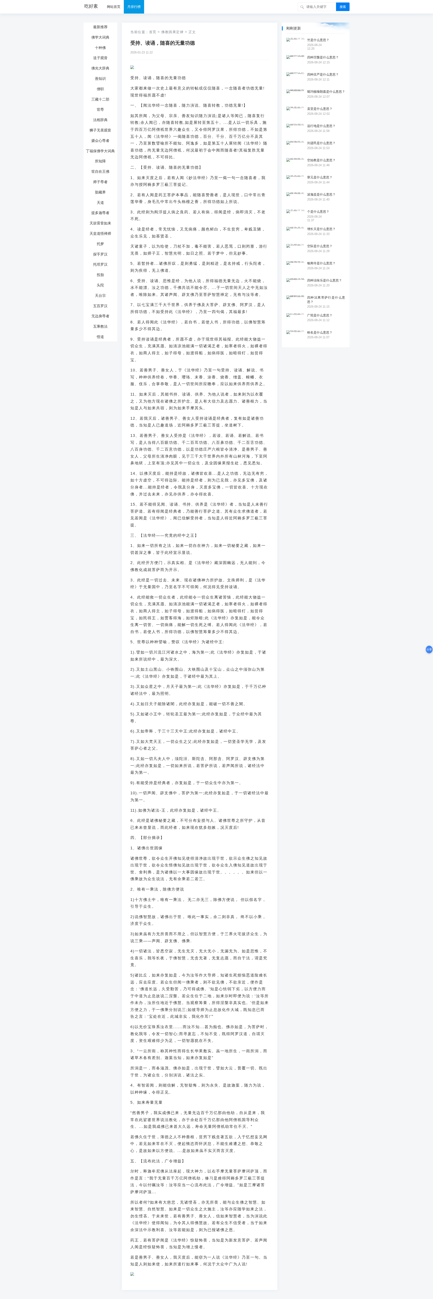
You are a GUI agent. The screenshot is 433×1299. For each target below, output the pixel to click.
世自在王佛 (100, 171)
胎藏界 (100, 192)
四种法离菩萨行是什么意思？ (326, 299)
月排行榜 (134, 7)
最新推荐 (100, 27)
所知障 (100, 161)
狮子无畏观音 (100, 130)
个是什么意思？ (318, 211)
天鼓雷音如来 (100, 223)
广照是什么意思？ (319, 315)
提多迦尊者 (100, 213)
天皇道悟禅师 (100, 233)
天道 (100, 203)
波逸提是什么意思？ (321, 194)
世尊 (100, 109)
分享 (429, 649)
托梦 (100, 244)
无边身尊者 (100, 316)
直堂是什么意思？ (319, 109)
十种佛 (100, 48)
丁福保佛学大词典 (100, 151)
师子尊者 (100, 182)
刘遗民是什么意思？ (321, 143)
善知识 (100, 79)
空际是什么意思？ (319, 246)
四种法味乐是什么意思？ (324, 280)
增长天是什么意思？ (321, 229)
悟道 (100, 337)
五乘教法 (100, 326)
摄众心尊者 (100, 141)
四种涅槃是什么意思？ (323, 57)
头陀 (100, 285)
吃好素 (91, 6)
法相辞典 (100, 120)
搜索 (343, 7)
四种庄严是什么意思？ (323, 74)
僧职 (100, 89)
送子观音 (100, 58)
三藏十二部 (100, 99)
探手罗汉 (100, 254)
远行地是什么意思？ (321, 126)
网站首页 (113, 7)
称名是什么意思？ (319, 332)
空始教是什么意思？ (321, 160)
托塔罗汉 (100, 264)
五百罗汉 (100, 306)
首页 (153, 32)
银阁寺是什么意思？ (321, 263)
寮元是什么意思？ (319, 177)
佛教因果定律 (172, 32)
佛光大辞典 (100, 68)
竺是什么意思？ (318, 40)
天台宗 (100, 295)
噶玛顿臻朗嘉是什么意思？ (326, 91)
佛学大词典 (100, 37)
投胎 (100, 275)
